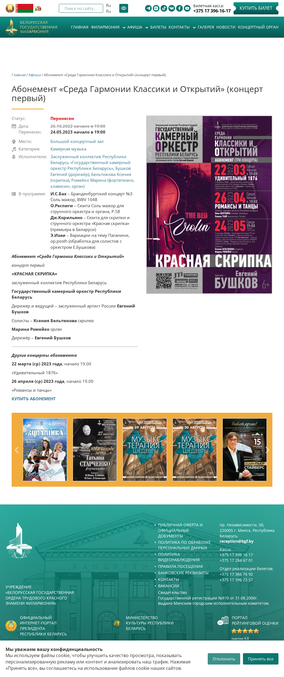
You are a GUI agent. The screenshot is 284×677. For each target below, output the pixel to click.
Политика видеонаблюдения (179, 557)
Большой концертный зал (77, 141)
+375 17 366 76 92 (236, 574)
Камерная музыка (68, 149)
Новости (225, 27)
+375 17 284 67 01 (236, 560)
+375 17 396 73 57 (236, 579)
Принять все (260, 658)
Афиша (135, 27)
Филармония (106, 27)
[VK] (171, 8)
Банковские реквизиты (183, 572)
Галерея (206, 27)
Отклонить (224, 658)
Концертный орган (258, 27)
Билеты (158, 27)
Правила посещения (180, 566)
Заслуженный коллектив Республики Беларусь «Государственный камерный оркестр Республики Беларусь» (90, 162)
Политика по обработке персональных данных (184, 545)
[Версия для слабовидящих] (123, 8)
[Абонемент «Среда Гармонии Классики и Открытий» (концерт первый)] (209, 204)
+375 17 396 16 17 (236, 554)
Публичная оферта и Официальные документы (180, 530)
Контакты (180, 27)
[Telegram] (148, 8)
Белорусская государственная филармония (38, 27)
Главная (79, 27)
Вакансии (168, 585)
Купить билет (256, 8)
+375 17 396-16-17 (212, 11)
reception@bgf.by (236, 541)
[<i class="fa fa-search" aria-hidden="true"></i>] (94, 8)
